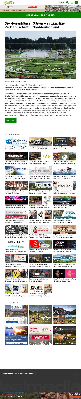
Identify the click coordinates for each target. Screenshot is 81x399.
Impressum (8, 373)
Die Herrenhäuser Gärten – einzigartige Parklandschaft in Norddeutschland (35, 25)
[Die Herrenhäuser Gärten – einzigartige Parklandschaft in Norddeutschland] (40, 55)
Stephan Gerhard (20, 81)
